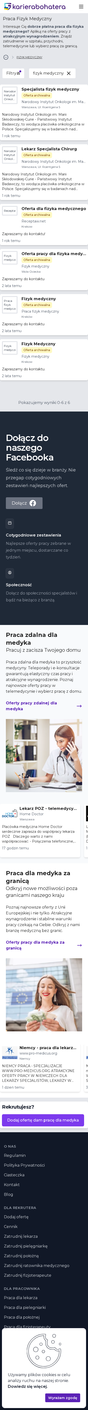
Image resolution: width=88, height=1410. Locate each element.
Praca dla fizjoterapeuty (27, 1327)
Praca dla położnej (22, 1317)
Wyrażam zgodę (62, 1398)
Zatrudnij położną (21, 1256)
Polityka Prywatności (24, 1165)
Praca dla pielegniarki (25, 1307)
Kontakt (12, 1184)
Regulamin (15, 1155)
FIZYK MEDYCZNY (29, 57)
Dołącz (19, 503)
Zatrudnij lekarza (21, 1236)
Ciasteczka (14, 1175)
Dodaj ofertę (16, 1217)
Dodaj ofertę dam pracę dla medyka (43, 1120)
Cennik (11, 1226)
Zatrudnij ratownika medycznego (36, 1265)
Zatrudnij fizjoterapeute (27, 1275)
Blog (8, 1194)
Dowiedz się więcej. (28, 1386)
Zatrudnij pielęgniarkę (26, 1246)
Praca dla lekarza (20, 1297)
